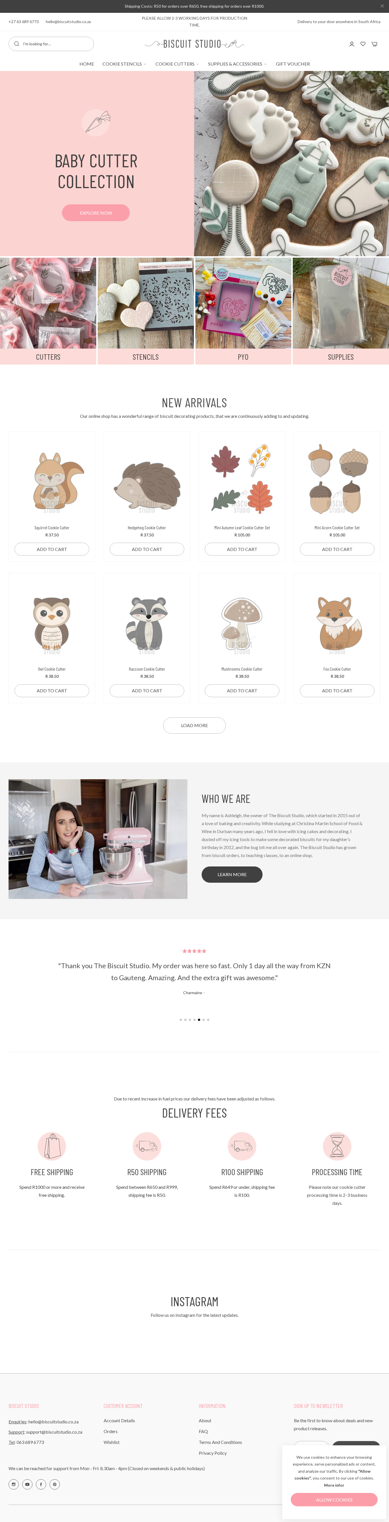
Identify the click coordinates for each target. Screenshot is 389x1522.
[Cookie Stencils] (146, 303)
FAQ (203, 1431)
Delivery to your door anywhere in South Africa (339, 21)
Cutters (48, 356)
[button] (82, 448)
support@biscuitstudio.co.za (54, 1431)
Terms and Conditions (220, 1442)
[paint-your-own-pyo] (243, 303)
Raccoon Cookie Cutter (147, 669)
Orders (111, 1431)
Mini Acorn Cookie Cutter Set (337, 527)
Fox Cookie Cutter (337, 669)
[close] (382, 6)
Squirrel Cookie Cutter (51, 527)
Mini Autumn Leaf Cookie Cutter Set (242, 527)
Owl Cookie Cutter (52, 669)
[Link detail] (14, 1484)
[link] (124, 64)
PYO (243, 356)
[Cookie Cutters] (48, 303)
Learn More (232, 874)
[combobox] (51, 44)
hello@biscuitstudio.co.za (53, 1421)
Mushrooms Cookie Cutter (242, 669)
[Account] (351, 43)
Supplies (341, 356)
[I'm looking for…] (17, 44)
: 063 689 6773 (26, 1442)
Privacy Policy (213, 1453)
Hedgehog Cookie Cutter (147, 527)
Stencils (146, 356)
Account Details (119, 1420)
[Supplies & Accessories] (341, 303)
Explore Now (96, 212)
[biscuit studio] (194, 44)
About (205, 1420)
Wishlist (112, 1442)
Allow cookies (334, 1499)
